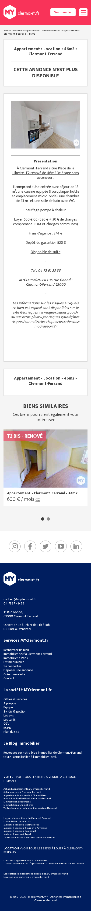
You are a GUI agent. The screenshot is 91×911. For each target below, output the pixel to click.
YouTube (61, 546)
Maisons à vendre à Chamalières (21, 825)
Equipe (8, 707)
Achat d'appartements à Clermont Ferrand (27, 789)
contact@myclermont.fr (20, 599)
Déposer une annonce (18, 670)
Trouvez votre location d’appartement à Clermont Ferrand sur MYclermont (44, 863)
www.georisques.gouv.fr (59, 312)
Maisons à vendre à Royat (17, 834)
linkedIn (76, 546)
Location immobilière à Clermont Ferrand (26, 877)
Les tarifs (10, 719)
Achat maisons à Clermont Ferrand (22, 792)
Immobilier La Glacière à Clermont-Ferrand (27, 798)
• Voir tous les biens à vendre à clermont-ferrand (41, 779)
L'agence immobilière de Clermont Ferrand (27, 818)
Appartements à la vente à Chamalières (25, 795)
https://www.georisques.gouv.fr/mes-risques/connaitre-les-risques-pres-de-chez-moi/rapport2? (45, 322)
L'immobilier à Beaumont (17, 802)
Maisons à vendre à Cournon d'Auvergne (25, 828)
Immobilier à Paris (16, 658)
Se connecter (63, 12)
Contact (9, 678)
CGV (6, 723)
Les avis (9, 715)
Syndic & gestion (15, 711)
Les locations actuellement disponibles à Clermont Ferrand (36, 874)
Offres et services (15, 699)
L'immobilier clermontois (17, 821)
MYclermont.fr (21, 579)
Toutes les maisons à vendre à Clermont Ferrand (30, 837)
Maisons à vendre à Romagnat (20, 831)
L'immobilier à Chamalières (18, 805)
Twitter (45, 546)
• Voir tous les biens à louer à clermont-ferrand (43, 850)
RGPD (7, 727)
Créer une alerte (14, 674)
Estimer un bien (14, 662)
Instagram (15, 546)
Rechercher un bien (16, 650)
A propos (10, 703)
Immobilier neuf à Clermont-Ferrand (28, 654)
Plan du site (11, 731)
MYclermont (21, 12)
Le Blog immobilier (21, 743)
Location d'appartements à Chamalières (25, 860)
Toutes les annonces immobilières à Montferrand (30, 808)
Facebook (30, 546)
